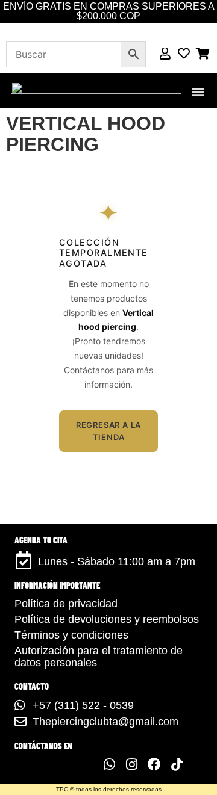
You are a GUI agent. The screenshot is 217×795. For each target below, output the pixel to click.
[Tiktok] (176, 764)
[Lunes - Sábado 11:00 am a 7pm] (23, 560)
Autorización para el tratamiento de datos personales (98, 657)
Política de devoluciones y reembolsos (106, 619)
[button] (198, 91)
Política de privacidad (66, 604)
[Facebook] (154, 764)
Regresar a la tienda (108, 431)
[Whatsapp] (109, 764)
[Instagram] (131, 764)
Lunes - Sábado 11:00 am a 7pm (116, 561)
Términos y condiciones (71, 635)
